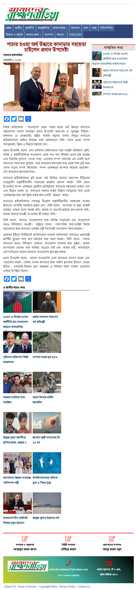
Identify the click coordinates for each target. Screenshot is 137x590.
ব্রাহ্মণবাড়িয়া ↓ (60, 28)
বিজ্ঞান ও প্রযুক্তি (14, 34)
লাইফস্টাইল (106, 28)
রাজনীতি (29, 28)
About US (10, 586)
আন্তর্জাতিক (43, 28)
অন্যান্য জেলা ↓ (33, 34)
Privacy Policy (67, 586)
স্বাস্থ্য (94, 28)
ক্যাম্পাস (49, 34)
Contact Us (84, 586)
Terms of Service (27, 586)
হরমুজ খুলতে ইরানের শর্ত (46, 518)
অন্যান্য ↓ (61, 34)
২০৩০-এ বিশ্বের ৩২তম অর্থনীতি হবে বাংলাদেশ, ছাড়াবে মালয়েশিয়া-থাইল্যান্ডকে (110, 59)
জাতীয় (18, 28)
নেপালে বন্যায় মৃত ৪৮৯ (45, 357)
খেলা (85, 28)
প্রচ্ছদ (9, 28)
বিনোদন (75, 28)
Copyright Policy (48, 586)
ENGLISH (75, 34)
